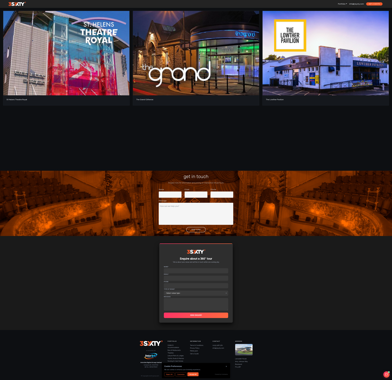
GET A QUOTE (374, 4)
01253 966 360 (218, 345)
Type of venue (169, 289)
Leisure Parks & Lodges (176, 355)
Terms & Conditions (196, 345)
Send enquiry (196, 315)
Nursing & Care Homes (175, 361)
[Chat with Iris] (386, 374)
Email (187, 189)
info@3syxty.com (356, 4)
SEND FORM (196, 229)
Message (163, 201)
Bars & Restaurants (174, 350)
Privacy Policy (194, 348)
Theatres (171, 353)
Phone (213, 189)
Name (161, 189)
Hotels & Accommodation (173, 346)
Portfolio (341, 4)
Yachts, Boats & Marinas (176, 358)
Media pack (194, 351)
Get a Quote (194, 354)
